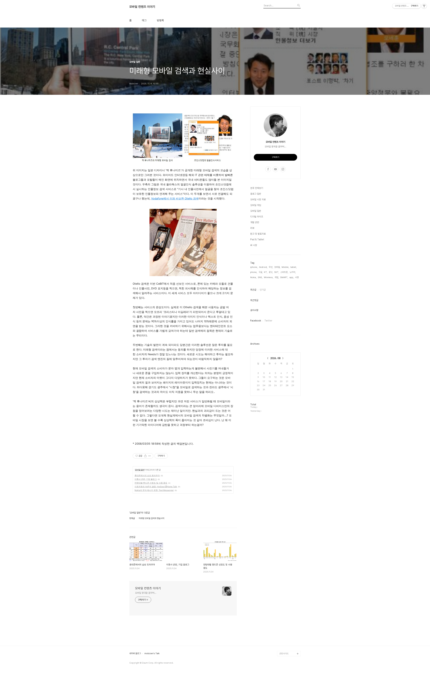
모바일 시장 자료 (258, 199)
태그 (144, 20)
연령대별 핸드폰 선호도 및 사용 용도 (151, 483)
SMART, (284, 277)
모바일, (277, 267)
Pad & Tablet (257, 239)
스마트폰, (284, 272)
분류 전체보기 (256, 188)
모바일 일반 (139, 469)
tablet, (293, 267)
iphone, (254, 267)
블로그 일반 (255, 193)
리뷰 (252, 228)
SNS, (260, 277)
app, (291, 277)
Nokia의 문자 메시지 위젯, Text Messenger (154, 490)
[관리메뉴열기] (424, 5)
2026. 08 (275, 358)
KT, (265, 272)
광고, (271, 272)
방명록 (160, 20)
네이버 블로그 (135, 653)
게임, (277, 277)
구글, (261, 272)
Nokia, (253, 277)
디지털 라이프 (256, 216)
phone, (253, 272)
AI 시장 (253, 245)
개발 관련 (254, 222)
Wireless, (268, 277)
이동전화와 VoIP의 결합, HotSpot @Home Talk (156, 486)
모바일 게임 (255, 205)
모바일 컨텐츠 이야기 (142, 6)
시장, (297, 277)
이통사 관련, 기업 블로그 (146, 479)
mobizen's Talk (152, 653)
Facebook (255, 320)
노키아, (293, 272)
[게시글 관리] (149, 455)
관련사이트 (284, 653)
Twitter (268, 320)
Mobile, (285, 267)
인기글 (263, 289)
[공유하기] (145, 455)
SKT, (276, 272)
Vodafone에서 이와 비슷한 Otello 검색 (175, 198)
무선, (271, 267)
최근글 (253, 289)
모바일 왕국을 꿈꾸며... (145, 592)
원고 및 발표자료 (258, 233)
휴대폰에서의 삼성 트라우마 (147, 475)
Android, (263, 267)
